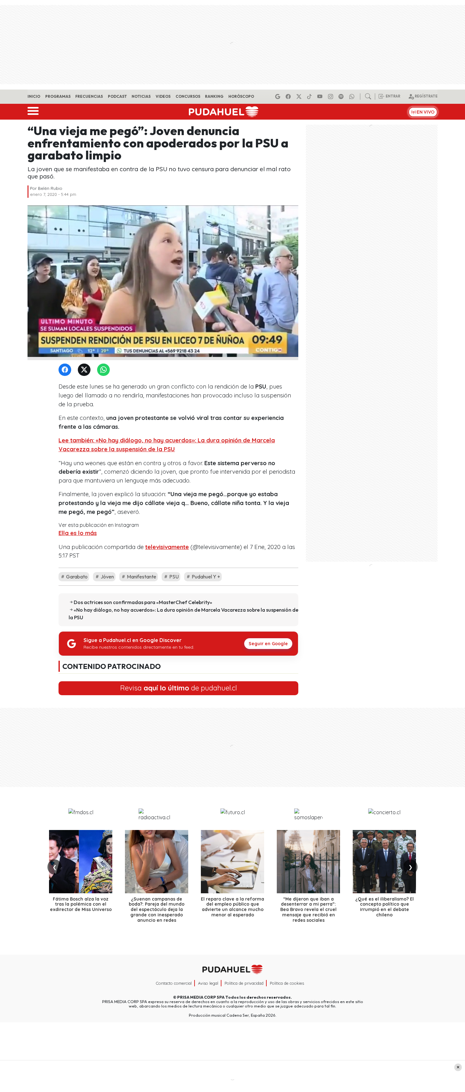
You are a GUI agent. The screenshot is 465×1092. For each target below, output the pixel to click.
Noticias (141, 96)
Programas (58, 96)
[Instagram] (331, 96)
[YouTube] (320, 96)
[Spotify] (341, 96)
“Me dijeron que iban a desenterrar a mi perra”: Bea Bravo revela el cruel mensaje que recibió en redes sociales (308, 909)
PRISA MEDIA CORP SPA (201, 997)
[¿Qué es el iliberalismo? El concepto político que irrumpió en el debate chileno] (384, 861)
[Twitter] (85, 370)
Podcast (117, 96)
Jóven (107, 576)
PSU (173, 576)
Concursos (188, 96)
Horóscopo (241, 96)
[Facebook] (289, 96)
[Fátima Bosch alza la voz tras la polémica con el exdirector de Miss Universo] (80, 861)
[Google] (278, 96)
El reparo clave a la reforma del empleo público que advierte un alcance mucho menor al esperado (232, 907)
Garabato (76, 576)
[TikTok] (310, 96)
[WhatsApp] (104, 370)
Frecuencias (89, 96)
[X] (299, 96)
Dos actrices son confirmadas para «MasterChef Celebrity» (143, 602)
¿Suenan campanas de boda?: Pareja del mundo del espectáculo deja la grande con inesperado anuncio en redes (156, 909)
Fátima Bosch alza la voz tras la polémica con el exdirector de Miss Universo (81, 904)
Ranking (214, 96)
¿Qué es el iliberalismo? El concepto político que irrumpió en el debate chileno (384, 907)
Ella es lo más (78, 533)
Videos (163, 96)
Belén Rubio (50, 188)
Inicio (34, 96)
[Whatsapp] (352, 96)
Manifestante (141, 576)
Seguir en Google (268, 643)
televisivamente (167, 547)
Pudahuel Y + (205, 576)
